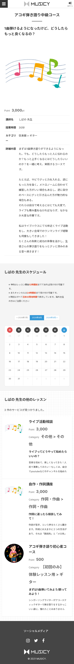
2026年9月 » (51, 317)
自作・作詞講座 (41, 484)
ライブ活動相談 (41, 422)
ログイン (70, 6)
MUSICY (37, 4)
